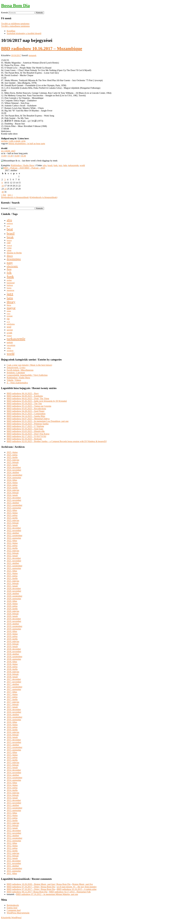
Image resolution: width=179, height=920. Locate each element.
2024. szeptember (14, 475)
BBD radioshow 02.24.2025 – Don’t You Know (28, 434)
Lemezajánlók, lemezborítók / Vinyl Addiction (27, 375)
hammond (11, 283)
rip (8, 318)
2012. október (13, 835)
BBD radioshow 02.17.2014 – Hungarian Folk (70, 892)
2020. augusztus (14, 598)
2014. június (12, 785)
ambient (10, 223)
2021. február (13, 583)
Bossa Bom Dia (15, 5)
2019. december (14, 619)
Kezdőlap (11, 31)
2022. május (12, 545)
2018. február (13, 674)
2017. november (14, 682)
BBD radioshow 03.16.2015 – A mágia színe (76, 889)
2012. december (14, 830)
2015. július (12, 752)
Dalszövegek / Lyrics (16, 367)
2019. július (12, 631)
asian (8, 226)
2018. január (12, 677)
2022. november (14, 530)
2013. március (13, 823)
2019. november (14, 621)
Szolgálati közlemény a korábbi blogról (24, 33)
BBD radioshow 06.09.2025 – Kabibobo (25, 396)
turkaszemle (73, 165)
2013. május (12, 818)
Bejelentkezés (13, 905)
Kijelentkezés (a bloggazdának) (43, 197)
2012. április (12, 851)
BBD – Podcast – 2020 (34, 168)
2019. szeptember (14, 626)
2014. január (12, 798)
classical (9, 245)
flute (9, 269)
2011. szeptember (14, 868)
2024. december (14, 467)
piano (8, 313)
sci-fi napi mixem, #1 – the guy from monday (77, 887)
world (82, 165)
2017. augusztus (14, 689)
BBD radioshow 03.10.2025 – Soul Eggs (25, 429)
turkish (10, 342)
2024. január (12, 495)
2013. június (12, 815)
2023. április (12, 518)
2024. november (14, 470)
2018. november (14, 651)
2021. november (14, 561)
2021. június (12, 573)
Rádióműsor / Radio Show (22, 165)
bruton (9, 240)
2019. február (13, 644)
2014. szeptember (14, 777)
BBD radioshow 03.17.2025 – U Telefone (25, 426)
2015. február (13, 765)
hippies (9, 288)
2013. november (14, 803)
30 (3, 192)
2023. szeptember (14, 505)
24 (5, 189)
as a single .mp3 (8, 151)
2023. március (13, 520)
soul (9, 326)
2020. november (14, 591)
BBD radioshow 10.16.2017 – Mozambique (41, 48)
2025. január (12, 465)
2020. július (12, 601)
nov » (10, 195)
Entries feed (12, 908)
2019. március (13, 641)
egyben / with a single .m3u (13, 141)
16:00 (16, 156)
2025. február (13, 462)
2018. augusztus (14, 659)
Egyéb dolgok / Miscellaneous (20, 370)
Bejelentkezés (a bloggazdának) (15, 197)
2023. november (14, 500)
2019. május (12, 636)
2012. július (12, 843)
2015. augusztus (14, 750)
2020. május (12, 606)
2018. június (12, 664)
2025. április (12, 457)
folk (9, 272)
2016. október (13, 714)
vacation (11, 345)
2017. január (12, 707)
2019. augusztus (14, 629)
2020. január (12, 616)
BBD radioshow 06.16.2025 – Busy (23, 393)
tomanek (32, 55)
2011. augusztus (14, 871)
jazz (60, 165)
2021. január (12, 586)
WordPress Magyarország (18, 913)
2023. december (14, 497)
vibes (9, 348)
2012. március (13, 853)
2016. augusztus (14, 719)
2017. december (14, 679)
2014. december (14, 770)
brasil (50, 165)
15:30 (10, 156)
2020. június (12, 603)
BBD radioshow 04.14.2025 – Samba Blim (26, 416)
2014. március (13, 793)
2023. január (12, 525)
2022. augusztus (14, 538)
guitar (9, 280)
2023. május (12, 515)
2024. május (12, 485)
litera (9, 305)
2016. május (12, 727)
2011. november (14, 863)
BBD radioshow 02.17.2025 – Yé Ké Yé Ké (26, 436)
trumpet (9, 336)
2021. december (14, 558)
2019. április (12, 639)
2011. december (14, 861)
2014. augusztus (14, 780)
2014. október (13, 775)
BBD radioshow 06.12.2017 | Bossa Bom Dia (27, 892)
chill (8, 243)
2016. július (12, 722)
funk (55, 165)
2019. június (12, 634)
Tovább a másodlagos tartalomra (15, 26)
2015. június (12, 755)
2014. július (12, 782)
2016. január (12, 737)
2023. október (13, 503)
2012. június (12, 845)
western (10, 350)
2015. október (13, 745)
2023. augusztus (14, 508)
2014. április (12, 790)
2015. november (14, 742)
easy (10, 262)
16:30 (23, 156)
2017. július (12, 692)
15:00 (3, 156)
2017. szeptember (14, 687)
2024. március (13, 490)
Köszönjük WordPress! (11, 917)
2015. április (12, 760)
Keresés (4, 12)
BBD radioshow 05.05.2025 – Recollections (26, 408)
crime (9, 248)
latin (65, 165)
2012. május (12, 848)
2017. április (12, 699)
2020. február (13, 613)
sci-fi (8, 321)
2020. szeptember (14, 596)
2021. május (12, 576)
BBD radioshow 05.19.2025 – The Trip (24, 403)
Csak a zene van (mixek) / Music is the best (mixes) (29, 365)
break (10, 237)
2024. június (12, 482)
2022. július (12, 540)
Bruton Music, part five (82, 884)
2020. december (14, 588)
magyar (11, 307)
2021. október (13, 563)
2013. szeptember (14, 808)
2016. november (14, 712)
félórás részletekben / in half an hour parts (26, 143)
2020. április (12, 608)
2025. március (13, 460)
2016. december (14, 709)
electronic (12, 266)
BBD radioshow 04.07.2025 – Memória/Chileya (28, 418)
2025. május (12, 455)
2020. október (13, 593)
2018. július (12, 661)
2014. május (12, 787)
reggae (10, 316)
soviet (10, 329)
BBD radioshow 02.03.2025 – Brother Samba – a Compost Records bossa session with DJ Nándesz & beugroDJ (57, 441)
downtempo (14, 259)
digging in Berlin (14, 253)
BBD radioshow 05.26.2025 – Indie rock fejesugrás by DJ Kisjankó (37, 401)
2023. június (12, 513)
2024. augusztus (14, 477)
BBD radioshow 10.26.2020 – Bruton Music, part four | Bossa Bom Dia (38, 884)
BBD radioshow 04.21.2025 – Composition (26, 413)
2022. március (13, 550)
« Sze (3, 195)
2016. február (13, 735)
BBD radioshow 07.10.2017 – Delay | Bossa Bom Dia (31, 887)
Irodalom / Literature (16, 372)
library (11, 302)
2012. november (14, 833)
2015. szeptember (14, 747)
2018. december (14, 649)
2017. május (12, 697)
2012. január (12, 858)
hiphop (10, 285)
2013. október (13, 805)
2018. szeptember (14, 656)
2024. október (13, 472)
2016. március (13, 732)
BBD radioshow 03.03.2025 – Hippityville (26, 431)
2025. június (12, 452)
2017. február (13, 704)
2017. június (12, 694)
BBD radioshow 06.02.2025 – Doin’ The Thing (28, 398)
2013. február (13, 825)
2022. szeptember (14, 535)
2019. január (12, 646)
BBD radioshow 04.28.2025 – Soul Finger (25, 411)
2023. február (13, 523)
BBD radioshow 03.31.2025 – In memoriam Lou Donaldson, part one (38, 421)
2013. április (12, 820)
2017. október (13, 684)
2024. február (13, 492)
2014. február (13, 795)
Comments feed (14, 910)
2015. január (12, 767)
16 (3, 186)
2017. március (13, 702)
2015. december (14, 740)
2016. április (12, 729)
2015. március (13, 762)
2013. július (12, 813)
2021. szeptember (14, 566)
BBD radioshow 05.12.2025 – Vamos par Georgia (29, 406)
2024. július (12, 480)
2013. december (14, 800)
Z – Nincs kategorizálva (17, 382)
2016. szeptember (14, 717)
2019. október (13, 624)
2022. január (12, 555)
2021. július (12, 571)
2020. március (13, 611)
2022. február (13, 553)
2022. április (12, 548)
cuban (9, 250)
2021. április (12, 578)
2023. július (12, 510)
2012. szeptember (14, 838)
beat (10, 229)
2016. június (12, 724)
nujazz (9, 311)
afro (44, 165)
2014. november (14, 772)
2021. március (13, 581)
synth (9, 332)
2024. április (12, 487)
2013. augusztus (14, 810)
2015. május (12, 757)
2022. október (13, 533)
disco (10, 255)
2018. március (13, 671)
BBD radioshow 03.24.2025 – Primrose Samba (28, 424)
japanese (10, 290)
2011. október (13, 866)
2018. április (12, 669)
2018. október (13, 654)
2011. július (12, 873)
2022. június (12, 543)
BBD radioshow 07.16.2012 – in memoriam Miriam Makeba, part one (47, 894)
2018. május (12, 666)
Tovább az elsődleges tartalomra (15, 23)
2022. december (14, 528)
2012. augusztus (14, 840)
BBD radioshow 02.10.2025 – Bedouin (24, 439)
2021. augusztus (14, 568)
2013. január (12, 828)
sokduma (11, 324)
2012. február (13, 856)
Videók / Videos (14, 380)
